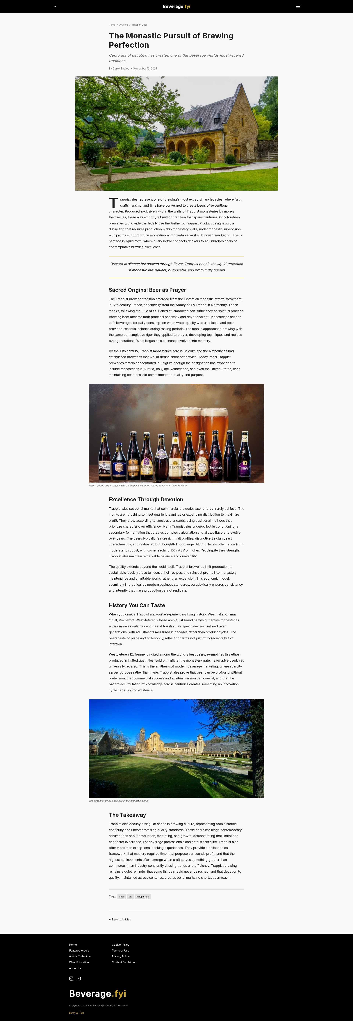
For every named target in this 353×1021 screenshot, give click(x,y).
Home (112, 24)
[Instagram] (71, 978)
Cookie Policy (120, 944)
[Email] (78, 978)
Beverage (176, 6)
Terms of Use (120, 950)
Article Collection (80, 956)
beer (121, 896)
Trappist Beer (139, 24)
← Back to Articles (120, 919)
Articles (123, 24)
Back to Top (76, 1012)
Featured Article (79, 950)
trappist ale (143, 896)
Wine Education (79, 962)
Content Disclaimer (124, 962)
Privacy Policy (121, 956)
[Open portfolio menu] (55, 6)
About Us (75, 968)
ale (130, 896)
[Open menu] (298, 6)
